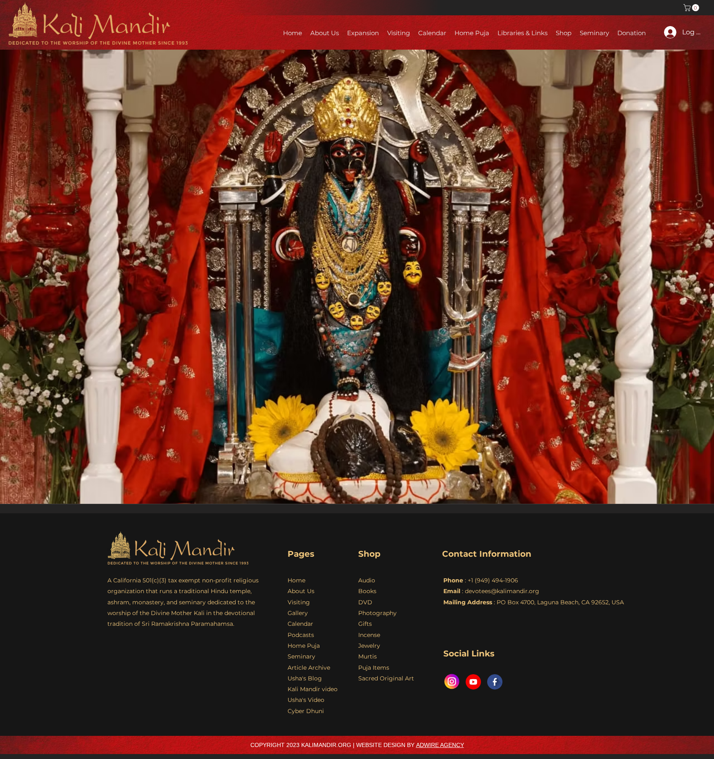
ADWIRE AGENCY (440, 745)
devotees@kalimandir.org (502, 591)
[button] (692, 7)
